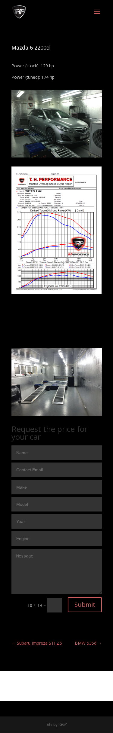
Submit (84, 604)
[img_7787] (56, 157)
